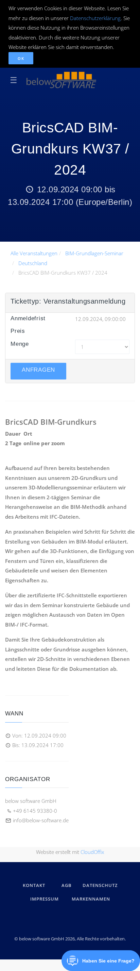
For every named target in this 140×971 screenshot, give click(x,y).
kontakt (34, 885)
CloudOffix (92, 851)
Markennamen (91, 899)
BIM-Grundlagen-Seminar (94, 253)
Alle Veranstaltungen (34, 253)
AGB (67, 885)
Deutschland (32, 263)
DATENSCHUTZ (100, 885)
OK (21, 58)
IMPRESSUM (45, 899)
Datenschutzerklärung (95, 18)
